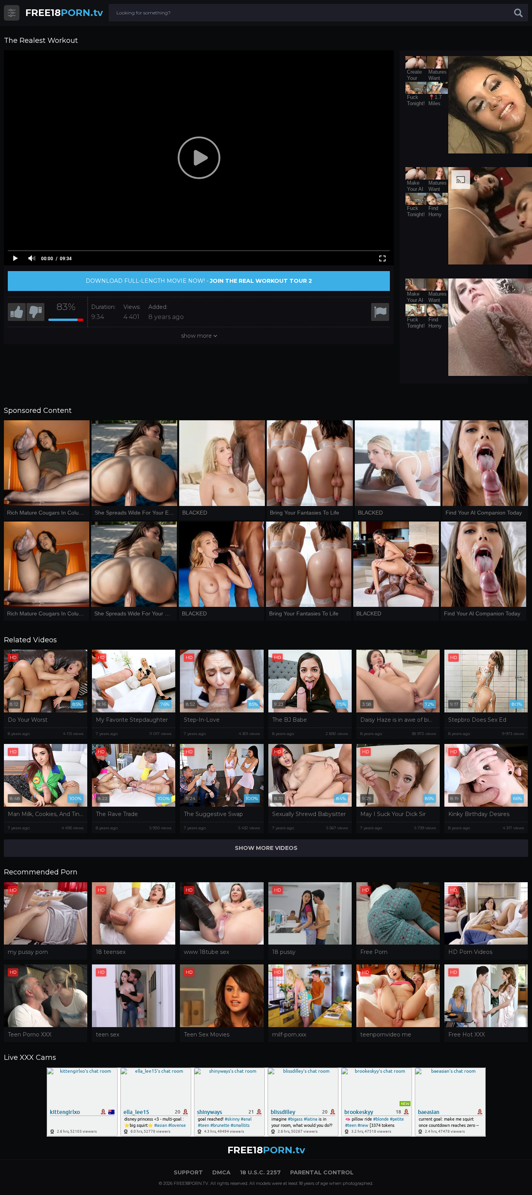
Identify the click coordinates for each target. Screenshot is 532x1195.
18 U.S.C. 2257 (260, 1172)
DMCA (221, 1172)
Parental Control (322, 1172)
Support (188, 1172)
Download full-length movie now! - (199, 280)
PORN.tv (64, 12)
